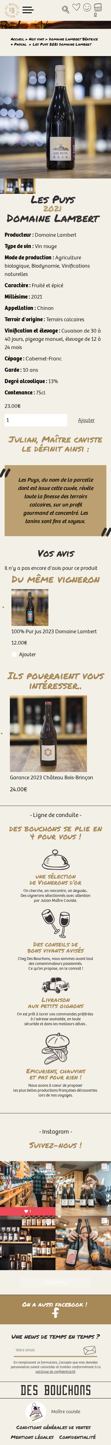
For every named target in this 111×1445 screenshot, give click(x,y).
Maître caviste (65, 1412)
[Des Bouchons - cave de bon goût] (12, 10)
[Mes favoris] (76, 10)
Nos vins (36, 39)
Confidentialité (77, 1436)
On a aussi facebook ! (55, 1304)
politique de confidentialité (55, 1371)
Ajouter (86, 420)
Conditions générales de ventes (53, 1427)
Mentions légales (32, 1436)
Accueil (17, 39)
